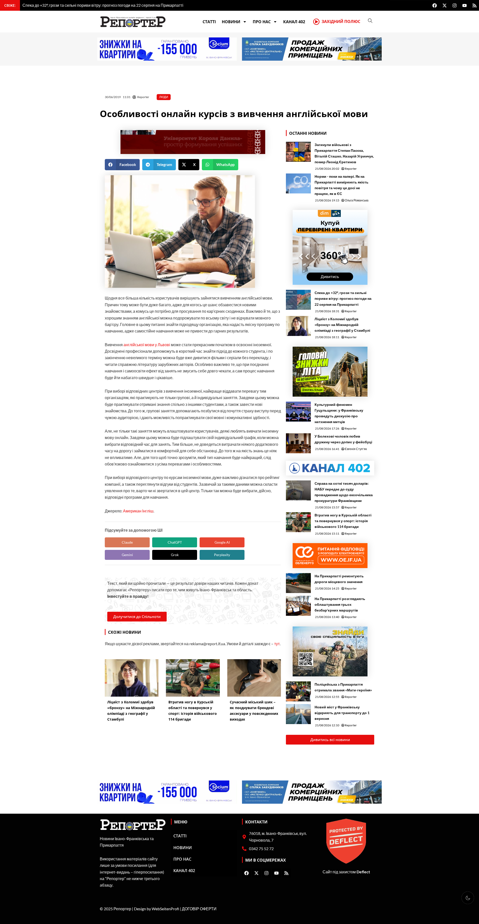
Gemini (127, 555)
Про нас (262, 21)
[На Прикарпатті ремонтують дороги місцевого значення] (298, 583)
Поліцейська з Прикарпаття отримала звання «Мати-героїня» (343, 687)
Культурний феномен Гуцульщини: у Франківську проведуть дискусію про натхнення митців (339, 413)
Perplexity (222, 555)
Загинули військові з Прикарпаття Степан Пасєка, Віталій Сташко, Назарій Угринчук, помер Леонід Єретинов (344, 153)
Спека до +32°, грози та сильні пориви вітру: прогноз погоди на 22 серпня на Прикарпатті (343, 298)
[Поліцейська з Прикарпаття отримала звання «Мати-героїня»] (298, 691)
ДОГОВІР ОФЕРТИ (199, 908)
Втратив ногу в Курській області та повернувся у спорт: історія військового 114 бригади (343, 521)
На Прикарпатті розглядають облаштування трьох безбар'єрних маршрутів (340, 604)
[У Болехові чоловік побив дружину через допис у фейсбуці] (298, 443)
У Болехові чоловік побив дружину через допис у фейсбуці (343, 439)
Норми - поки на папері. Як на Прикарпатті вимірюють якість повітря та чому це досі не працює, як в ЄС (341, 185)
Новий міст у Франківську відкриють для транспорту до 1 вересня (342, 713)
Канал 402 (294, 21)
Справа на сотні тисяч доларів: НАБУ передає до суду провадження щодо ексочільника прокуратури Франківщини (344, 492)
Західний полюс (341, 21)
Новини (231, 21)
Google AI (222, 542)
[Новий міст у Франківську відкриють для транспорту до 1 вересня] (298, 714)
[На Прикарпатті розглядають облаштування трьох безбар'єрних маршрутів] (298, 606)
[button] (122, 164)
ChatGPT (175, 542)
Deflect (363, 871)
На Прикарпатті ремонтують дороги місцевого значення (339, 579)
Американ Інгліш (138, 510)
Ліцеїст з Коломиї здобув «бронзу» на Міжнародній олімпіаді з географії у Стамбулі (342, 324)
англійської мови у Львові (146, 344)
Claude (127, 542)
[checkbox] (468, 898)
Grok (175, 555)
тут (277, 643)
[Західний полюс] (316, 21)
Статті (209, 21)
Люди (163, 97)
